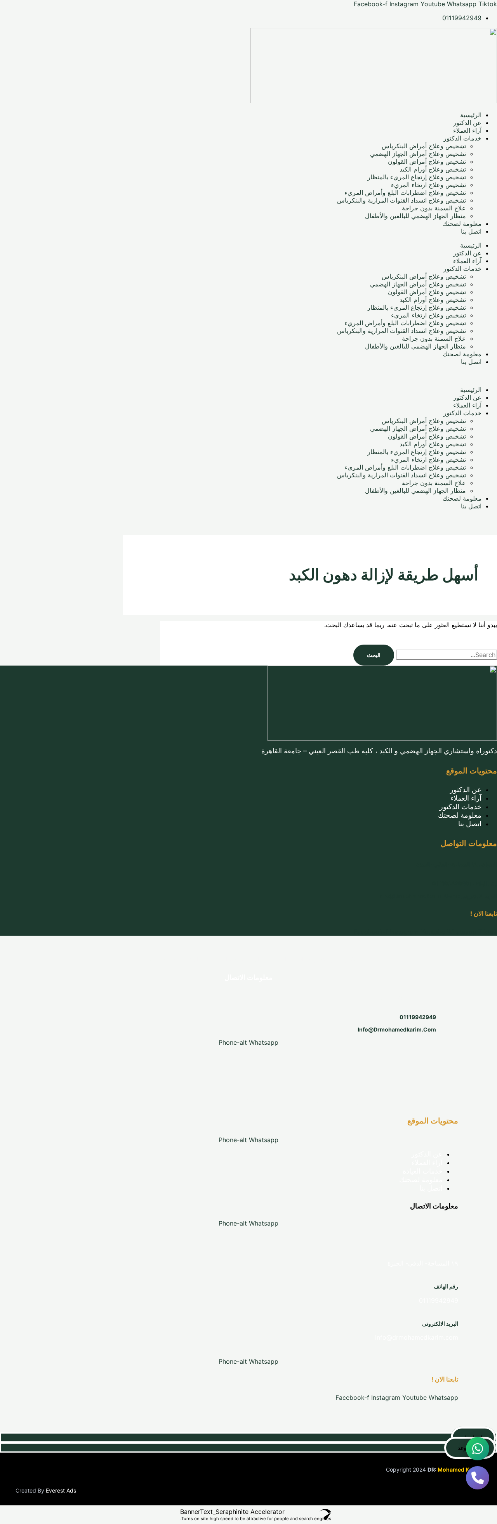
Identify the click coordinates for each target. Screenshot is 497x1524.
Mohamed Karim (459, 1469)
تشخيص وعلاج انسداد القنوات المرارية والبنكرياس (401, 200)
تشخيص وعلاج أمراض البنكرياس (424, 146)
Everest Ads (61, 1490)
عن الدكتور (467, 123)
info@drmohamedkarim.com (397, 1029)
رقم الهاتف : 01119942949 (464, 883)
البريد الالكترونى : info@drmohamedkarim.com (438, 896)
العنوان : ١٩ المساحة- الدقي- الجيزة (456, 864)
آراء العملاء (467, 130)
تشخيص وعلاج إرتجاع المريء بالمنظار (416, 177)
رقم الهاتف (446, 1286)
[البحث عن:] (445, 655)
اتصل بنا (471, 231)
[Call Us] (477, 1478)
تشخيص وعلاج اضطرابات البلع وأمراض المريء (405, 192)
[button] (248, 376)
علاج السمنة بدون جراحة (434, 208)
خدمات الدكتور (462, 138)
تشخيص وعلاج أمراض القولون (427, 161)
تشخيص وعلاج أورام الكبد (433, 169)
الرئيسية (470, 115)
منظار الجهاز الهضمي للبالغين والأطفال (415, 216)
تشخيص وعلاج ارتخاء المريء (428, 185)
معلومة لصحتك (462, 223)
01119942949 (418, 1017)
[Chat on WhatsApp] (477, 1449)
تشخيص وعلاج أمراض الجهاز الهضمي (418, 154)
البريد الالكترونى (440, 1323)
